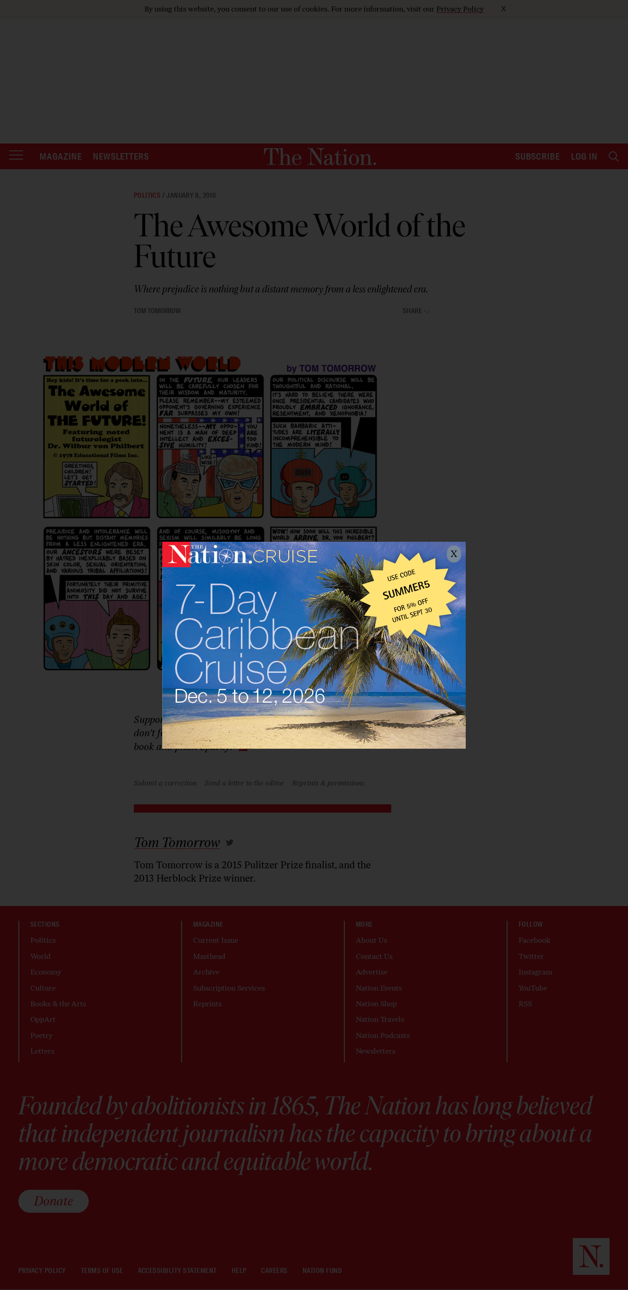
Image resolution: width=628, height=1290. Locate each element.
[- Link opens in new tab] (314, 645)
